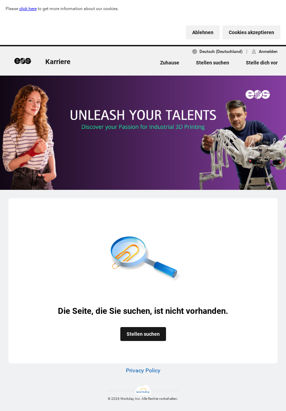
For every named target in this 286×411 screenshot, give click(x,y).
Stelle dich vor (262, 62)
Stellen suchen (212, 62)
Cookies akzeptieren (251, 32)
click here (28, 8)
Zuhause (169, 62)
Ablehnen (202, 32)
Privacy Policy (143, 370)
